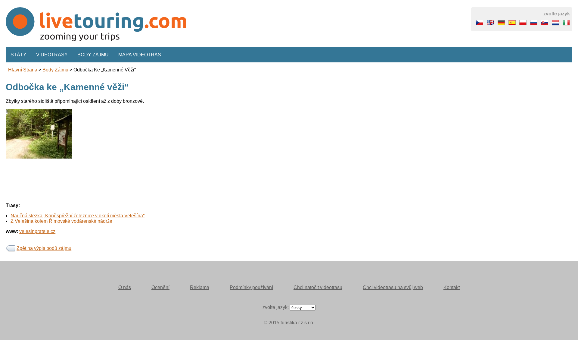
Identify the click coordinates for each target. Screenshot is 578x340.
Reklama (199, 287)
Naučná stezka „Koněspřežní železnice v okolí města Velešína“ (77, 215)
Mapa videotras (139, 54)
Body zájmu (93, 54)
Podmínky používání (251, 287)
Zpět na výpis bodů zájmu (44, 248)
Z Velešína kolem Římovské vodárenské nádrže (61, 221)
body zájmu (55, 69)
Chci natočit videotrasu (318, 287)
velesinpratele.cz (37, 231)
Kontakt (451, 287)
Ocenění (160, 287)
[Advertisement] (252, 151)
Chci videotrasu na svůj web (393, 287)
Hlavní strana (22, 69)
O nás (124, 287)
